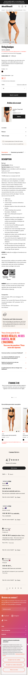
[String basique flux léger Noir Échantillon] (2, 71)
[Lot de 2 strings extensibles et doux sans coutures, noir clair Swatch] (23, 440)
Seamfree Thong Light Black (18, 110)
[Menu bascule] (25, 6)
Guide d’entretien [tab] (6, 154)
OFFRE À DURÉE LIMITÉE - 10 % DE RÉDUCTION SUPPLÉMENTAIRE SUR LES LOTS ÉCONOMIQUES (14, 2)
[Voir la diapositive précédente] (2, 28)
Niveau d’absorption (6, 75)
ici (13, 289)
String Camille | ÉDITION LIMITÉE (9, 435)
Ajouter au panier (14, 95)
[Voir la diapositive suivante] (26, 28)
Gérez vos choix (14, 669)
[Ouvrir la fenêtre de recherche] (19, 6)
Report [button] (18, 497)
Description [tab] (5, 152)
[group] (14, 460)
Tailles (3, 84)
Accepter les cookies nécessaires (14, 664)
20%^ (4, 604)
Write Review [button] (14, 468)
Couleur (3, 68)
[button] (7, 588)
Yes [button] (15, 497)
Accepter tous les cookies (14, 659)
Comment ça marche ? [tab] (17, 152)
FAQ (15, 252)
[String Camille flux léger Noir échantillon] (2, 440)
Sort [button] (3, 474)
